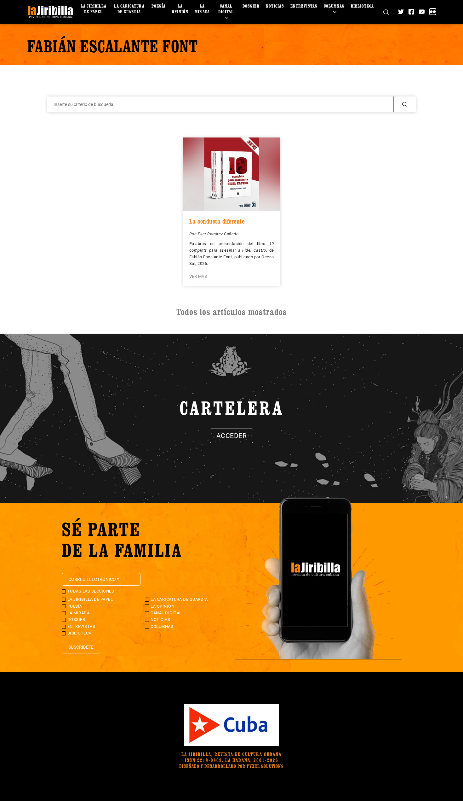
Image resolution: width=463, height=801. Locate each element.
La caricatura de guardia (129, 8)
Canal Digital (226, 8)
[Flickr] (432, 11)
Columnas (334, 6)
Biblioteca (362, 6)
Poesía (158, 6)
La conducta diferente (217, 221)
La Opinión (180, 8)
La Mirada (202, 8)
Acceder (231, 436)
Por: (193, 233)
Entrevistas (303, 6)
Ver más (198, 276)
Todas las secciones (90, 591)
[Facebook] (411, 12)
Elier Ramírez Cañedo (218, 233)
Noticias (275, 6)
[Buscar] (386, 12)
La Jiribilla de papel (93, 8)
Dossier (251, 6)
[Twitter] (401, 12)
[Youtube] (422, 12)
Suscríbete (81, 647)
